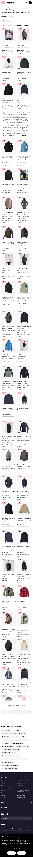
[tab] (4, 16)
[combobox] (27, 25)
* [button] (8, 51)
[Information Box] (12, 25)
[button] (19, 68)
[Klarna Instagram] (28, 829)
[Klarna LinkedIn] (12, 829)
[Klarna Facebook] (5, 829)
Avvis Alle (11, 853)
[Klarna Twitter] (20, 829)
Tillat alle (21, 853)
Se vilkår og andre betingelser (19, 135)
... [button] (25, 7)
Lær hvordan (27, 12)
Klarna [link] (3, 7)
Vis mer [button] (16, 712)
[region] (16, 845)
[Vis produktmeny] (30, 9)
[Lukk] (30, 836)
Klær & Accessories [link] (18, 7)
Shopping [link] (8, 7)
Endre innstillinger (16, 848)
